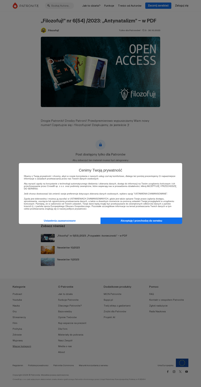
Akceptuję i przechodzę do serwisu (141, 220)
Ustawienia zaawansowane (60, 220)
